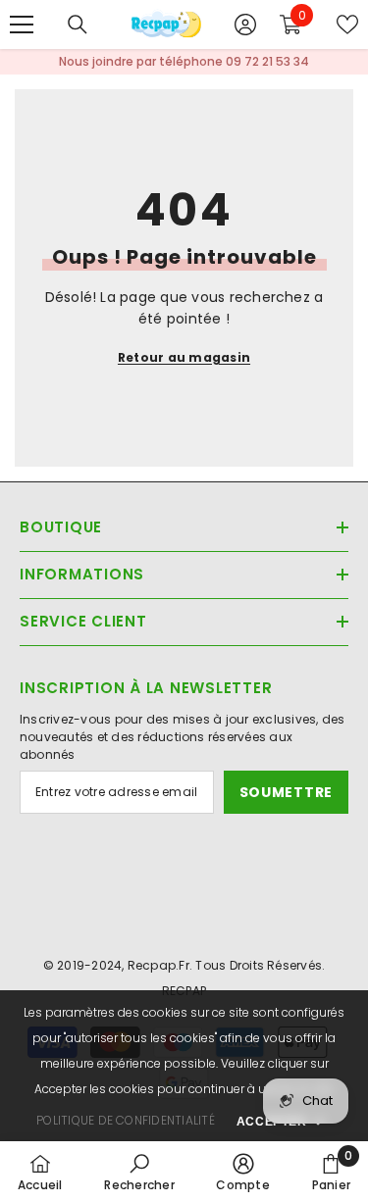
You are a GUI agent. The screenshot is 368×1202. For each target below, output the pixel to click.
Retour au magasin (184, 357)
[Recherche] (77, 24)
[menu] (21, 24)
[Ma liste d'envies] (347, 24)
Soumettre (286, 792)
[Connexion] (245, 24)
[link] (139, 1171)
